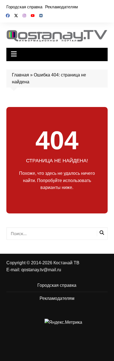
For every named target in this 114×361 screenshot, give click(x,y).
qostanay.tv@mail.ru (41, 269)
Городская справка (24, 6)
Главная (20, 75)
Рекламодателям (61, 6)
